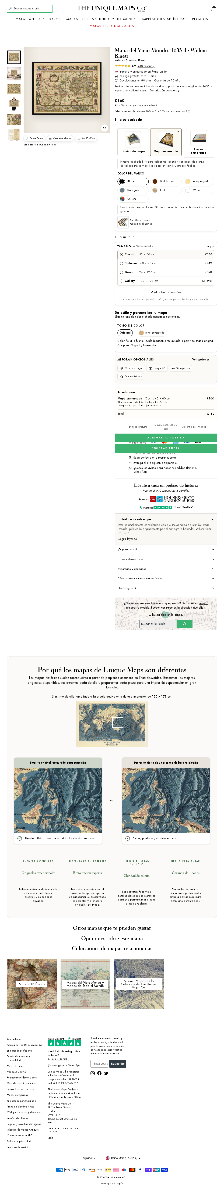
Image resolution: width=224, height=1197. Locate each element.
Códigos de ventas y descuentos (24, 1112)
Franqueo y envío (16, 1072)
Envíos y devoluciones (130, 559)
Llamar (190, 468)
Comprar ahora (166, 448)
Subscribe (118, 1063)
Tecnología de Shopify (112, 1183)
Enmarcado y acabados (132, 568)
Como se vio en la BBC (19, 1135)
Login (50, 1138)
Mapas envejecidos (17, 1095)
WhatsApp (140, 471)
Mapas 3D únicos (16, 1066)
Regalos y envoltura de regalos (24, 1124)
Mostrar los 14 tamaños (165, 292)
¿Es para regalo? (127, 549)
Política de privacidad (19, 1141)
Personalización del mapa (21, 1089)
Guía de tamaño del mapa (21, 1083)
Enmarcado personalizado (21, 1101)
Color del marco (130, 173)
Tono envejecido (155, 332)
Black (130, 181)
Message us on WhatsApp (65, 1065)
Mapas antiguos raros (38, 19)
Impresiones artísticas (164, 19)
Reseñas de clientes (17, 1118)
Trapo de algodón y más (20, 1107)
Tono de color (131, 325)
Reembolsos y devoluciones (22, 1078)
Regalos (200, 19)
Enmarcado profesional (19, 1051)
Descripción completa (163, 90)
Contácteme (13, 1039)
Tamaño (165, 246)
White (196, 190)
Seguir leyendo (127, 539)
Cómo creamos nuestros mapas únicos (140, 578)
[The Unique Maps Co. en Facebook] (99, 1073)
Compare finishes (184, 166)
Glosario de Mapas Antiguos (22, 1130)
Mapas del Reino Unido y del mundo (101, 19)
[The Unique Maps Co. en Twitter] (106, 1073)
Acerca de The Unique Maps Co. (25, 1045)
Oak (162, 190)
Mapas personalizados (112, 26)
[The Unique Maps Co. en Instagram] (92, 1073)
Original (125, 332)
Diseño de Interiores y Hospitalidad (19, 1058)
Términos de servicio (18, 1147)
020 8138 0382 (60, 1059)
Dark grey (133, 190)
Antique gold (200, 181)
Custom (131, 199)
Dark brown (167, 181)
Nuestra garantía (127, 588)
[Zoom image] (104, 128)
